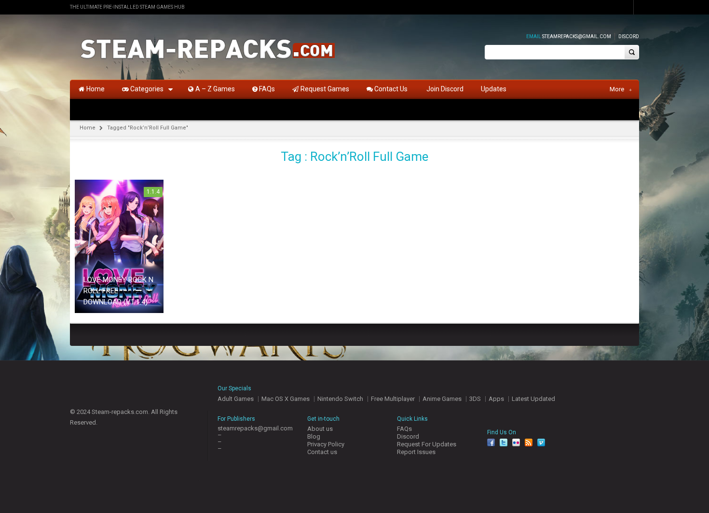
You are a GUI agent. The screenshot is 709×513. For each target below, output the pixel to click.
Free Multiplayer (393, 398)
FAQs (404, 428)
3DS (475, 398)
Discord (628, 36)
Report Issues (416, 452)
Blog (313, 436)
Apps (496, 398)
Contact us (322, 452)
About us (320, 428)
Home (87, 128)
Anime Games (442, 398)
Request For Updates (426, 444)
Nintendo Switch (340, 398)
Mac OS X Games (285, 398)
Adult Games (236, 398)
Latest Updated (533, 398)
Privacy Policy (325, 444)
